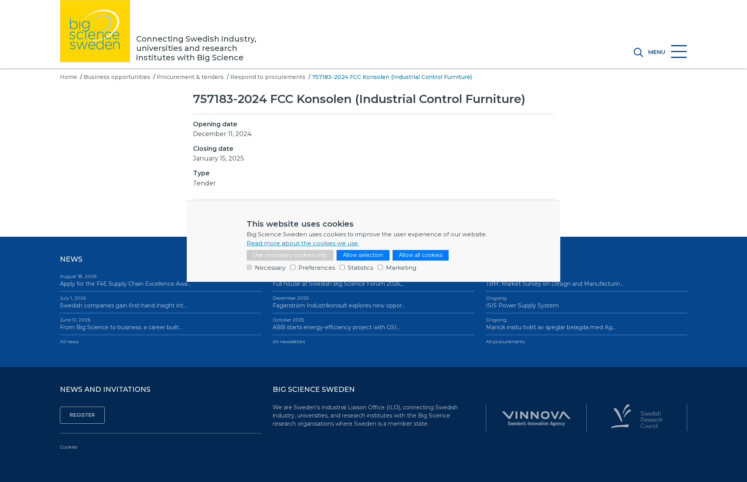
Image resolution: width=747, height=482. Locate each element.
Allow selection (363, 254)
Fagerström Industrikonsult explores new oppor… (339, 302)
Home (68, 76)
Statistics (360, 267)
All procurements (505, 341)
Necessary (270, 267)
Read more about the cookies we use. (303, 243)
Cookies (68, 447)
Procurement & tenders (190, 76)
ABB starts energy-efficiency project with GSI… (336, 324)
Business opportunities (117, 76)
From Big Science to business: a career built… (121, 324)
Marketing (401, 267)
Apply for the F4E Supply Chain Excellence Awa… (125, 280)
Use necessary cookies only (290, 254)
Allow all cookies (420, 254)
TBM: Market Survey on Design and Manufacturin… (555, 280)
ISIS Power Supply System (522, 302)
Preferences (316, 267)
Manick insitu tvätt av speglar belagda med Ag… (551, 324)
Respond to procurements (267, 76)
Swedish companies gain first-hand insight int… (123, 302)
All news (69, 341)
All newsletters (289, 341)
